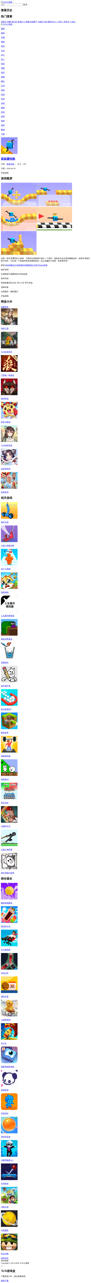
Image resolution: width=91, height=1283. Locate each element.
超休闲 (8, 265)
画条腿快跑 (8, 158)
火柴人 (60, 22)
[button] (5, 1281)
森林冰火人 (52, 22)
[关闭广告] (2, 1266)
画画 (20, 265)
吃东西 (25, 265)
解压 (13, 265)
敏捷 (30, 265)
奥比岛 (14, 22)
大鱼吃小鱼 (42, 22)
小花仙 (72, 22)
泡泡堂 (66, 22)
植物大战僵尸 (31, 22)
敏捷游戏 (10, 164)
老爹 (9, 22)
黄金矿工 (21, 22)
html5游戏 (43, 265)
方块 (16, 265)
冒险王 (4, 22)
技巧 (37, 265)
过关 (34, 265)
